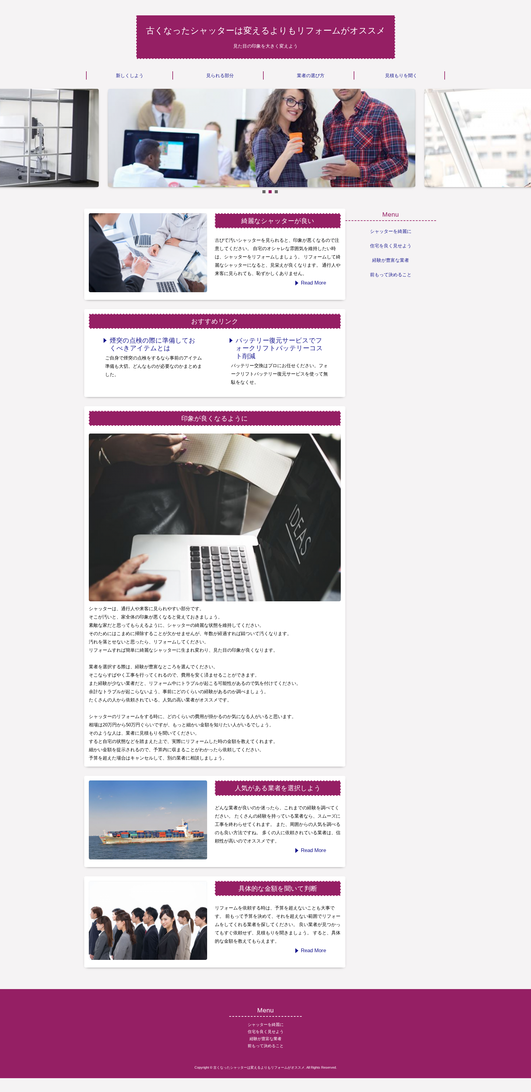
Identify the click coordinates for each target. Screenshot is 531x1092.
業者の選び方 (310, 75)
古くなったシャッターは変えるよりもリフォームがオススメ (265, 30)
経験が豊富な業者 (390, 260)
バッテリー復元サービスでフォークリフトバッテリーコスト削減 (279, 348)
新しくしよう (130, 75)
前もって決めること (390, 274)
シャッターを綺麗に (390, 231)
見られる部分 (220, 75)
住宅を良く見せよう (390, 245)
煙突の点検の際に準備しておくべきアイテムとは (152, 344)
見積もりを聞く (401, 75)
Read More (313, 282)
